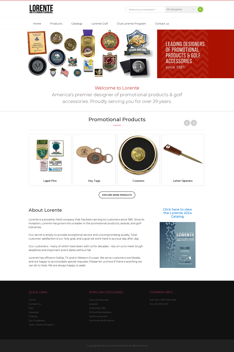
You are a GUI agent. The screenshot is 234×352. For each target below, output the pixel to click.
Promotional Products (101, 320)
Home (37, 23)
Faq (31, 308)
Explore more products (117, 194)
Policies (33, 316)
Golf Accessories (98, 316)
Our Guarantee (37, 320)
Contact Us (35, 303)
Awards (93, 303)
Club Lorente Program (131, 23)
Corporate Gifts (97, 308)
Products (56, 23)
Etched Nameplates (100, 312)
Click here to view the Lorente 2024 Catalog (177, 213)
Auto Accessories (98, 299)
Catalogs (76, 23)
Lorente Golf (100, 23)
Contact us (162, 23)
